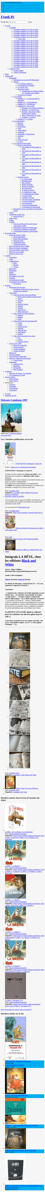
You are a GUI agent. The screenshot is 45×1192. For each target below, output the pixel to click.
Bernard (20, 123)
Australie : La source (28, 117)
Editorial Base (9, 937)
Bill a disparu (26, 183)
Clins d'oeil (13, 293)
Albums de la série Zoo (17, 214)
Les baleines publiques (25, 84)
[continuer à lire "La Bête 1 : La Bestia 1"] (15, 898)
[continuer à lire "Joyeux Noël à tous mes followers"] (10, 788)
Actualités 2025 (14, 773)
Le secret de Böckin (28, 201)
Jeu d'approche (27, 188)
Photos (15, 539)
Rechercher (4, 22)
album (15, 836)
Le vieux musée (27, 179)
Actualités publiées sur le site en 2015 (25, 48)
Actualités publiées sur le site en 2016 (25, 52)
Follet (19, 319)
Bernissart (16, 366)
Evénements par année (16, 280)
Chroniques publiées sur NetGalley (25, 229)
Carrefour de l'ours (28, 198)
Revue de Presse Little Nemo (18, 250)
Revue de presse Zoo (16, 254)
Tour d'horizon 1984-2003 (18, 356)
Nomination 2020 (19, 242)
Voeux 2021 (22, 39)
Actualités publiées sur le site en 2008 (25, 61)
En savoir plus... (6, 435)
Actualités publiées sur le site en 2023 (25, 35)
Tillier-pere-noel (23, 312)
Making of (12, 353)
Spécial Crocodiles (28, 186)
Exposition (16, 493)
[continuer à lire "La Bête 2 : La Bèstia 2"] (15, 930)
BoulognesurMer (32, 539)
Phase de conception (20, 345)
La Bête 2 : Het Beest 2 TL (14, 1000)
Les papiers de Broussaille (22, 143)
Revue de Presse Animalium (18, 248)
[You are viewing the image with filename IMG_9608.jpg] (19, 716)
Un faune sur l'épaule (25, 95)
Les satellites (17, 97)
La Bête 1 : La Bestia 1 (12, 900)
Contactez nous (14, 69)
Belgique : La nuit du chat (30, 110)
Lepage (20, 340)
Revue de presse (10, 233)
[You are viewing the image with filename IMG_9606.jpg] (19, 682)
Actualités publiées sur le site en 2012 (25, 54)
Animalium (13, 257)
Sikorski (20, 300)
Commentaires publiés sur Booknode (25, 231)
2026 (22, 493)
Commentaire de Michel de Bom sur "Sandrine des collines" (32, 92)
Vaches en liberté (19, 351)
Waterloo (27, 493)
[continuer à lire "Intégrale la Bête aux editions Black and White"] (10, 550)
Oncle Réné (21, 127)
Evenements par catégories (18, 282)
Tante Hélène (22, 130)
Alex (19, 138)
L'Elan (11, 212)
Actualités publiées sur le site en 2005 (25, 67)
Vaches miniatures (19, 349)
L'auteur (7, 255)
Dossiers (8, 285)
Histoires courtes (23, 177)
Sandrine (20, 136)
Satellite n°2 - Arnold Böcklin (27, 102)
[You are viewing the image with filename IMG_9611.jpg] (19, 768)
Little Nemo (13, 218)
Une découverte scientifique (31, 199)
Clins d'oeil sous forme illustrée (23, 313)
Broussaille (13, 78)
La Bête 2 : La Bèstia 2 (28, 871)
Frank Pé (21, 579)
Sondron (20, 328)
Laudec (20, 325)
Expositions (17, 284)
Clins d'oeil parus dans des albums (24, 295)
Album (19, 836)
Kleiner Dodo (13, 379)
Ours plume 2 (13, 381)
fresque (20, 539)
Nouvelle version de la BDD (14, 496)
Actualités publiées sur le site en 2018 (25, 46)
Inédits (11, 272)
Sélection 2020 (18, 241)
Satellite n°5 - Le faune (25, 119)
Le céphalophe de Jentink (30, 194)
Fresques (12, 384)
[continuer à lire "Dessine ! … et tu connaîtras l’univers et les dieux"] (15, 1123)
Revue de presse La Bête (17, 235)
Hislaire (20, 306)
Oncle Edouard (23, 140)
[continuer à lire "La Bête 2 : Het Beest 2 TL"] (15, 998)
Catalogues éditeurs (15, 433)
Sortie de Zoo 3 (18, 216)
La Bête (11, 222)
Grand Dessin (17, 360)
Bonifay (16, 265)
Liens (11, 259)
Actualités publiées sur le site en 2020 (25, 42)
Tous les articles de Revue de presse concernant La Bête (25, 225)
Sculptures (8, 371)
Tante (19, 128)
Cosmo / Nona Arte (11, 837)
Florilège (12, 278)
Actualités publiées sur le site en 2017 (25, 44)
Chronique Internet (19, 244)
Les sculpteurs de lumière (26, 85)
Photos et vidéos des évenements (20, 358)
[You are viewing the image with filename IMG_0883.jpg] (19, 648)
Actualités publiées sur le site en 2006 (25, 65)
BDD (7, 74)
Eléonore (21, 125)
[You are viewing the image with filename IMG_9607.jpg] (19, 699)
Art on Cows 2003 (15, 343)
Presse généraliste (19, 237)
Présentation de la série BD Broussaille (26, 80)
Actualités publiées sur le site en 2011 (25, 55)
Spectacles (12, 386)
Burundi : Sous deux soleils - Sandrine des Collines (31, 112)
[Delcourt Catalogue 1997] (11, 432)
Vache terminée (18, 347)
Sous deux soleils (23, 89)
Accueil (7, 26)
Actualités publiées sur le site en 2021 (25, 37)
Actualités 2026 (14, 491)
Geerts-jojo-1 (22, 310)
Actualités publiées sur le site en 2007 (25, 63)
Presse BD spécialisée (20, 239)
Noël (25, 792)
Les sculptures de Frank (17, 375)
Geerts (20, 323)
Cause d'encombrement (29, 205)
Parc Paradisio (18, 370)
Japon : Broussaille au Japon (31, 115)
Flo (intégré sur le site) (16, 276)
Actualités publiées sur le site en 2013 (25, 50)
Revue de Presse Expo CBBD (19, 246)
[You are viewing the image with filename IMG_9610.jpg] (19, 751)
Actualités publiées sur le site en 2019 (25, 41)
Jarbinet (20, 315)
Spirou (11, 220)
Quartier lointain (14, 355)
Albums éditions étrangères (18, 834)
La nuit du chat (23, 87)
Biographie (13, 270)
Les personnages (18, 121)
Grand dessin (13, 388)
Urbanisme (12, 362)
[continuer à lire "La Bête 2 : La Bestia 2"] (15, 864)
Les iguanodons (27, 203)
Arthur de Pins (22, 327)
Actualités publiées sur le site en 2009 (25, 59)
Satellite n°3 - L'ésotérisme (26, 104)
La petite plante (27, 196)
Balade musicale (27, 184)
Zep (19, 338)
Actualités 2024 (14, 790)
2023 (10, 537)
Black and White (30, 775)
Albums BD (9, 76)
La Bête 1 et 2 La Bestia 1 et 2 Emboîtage (19, 832)
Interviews (12, 269)
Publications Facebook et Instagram (25, 227)
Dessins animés (10, 377)
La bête (22, 775)
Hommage (14, 494)
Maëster (20, 317)
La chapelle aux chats (29, 192)
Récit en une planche (24, 145)
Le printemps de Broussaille (31, 207)
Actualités (12, 27)
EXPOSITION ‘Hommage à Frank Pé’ (29, 463)
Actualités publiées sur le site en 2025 (25, 29)
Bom (15, 263)
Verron (20, 298)
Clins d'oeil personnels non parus (24, 336)
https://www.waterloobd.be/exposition (23, 467)
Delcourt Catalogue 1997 (14, 400)
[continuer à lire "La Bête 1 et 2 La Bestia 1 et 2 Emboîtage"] (15, 830)
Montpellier (17, 368)
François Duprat (23, 341)
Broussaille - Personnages (26, 134)
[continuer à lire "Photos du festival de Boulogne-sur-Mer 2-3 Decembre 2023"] (10, 528)
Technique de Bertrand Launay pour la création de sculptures (26, 290)
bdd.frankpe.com (24, 507)
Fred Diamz (21, 332)
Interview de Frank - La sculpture (20, 373)
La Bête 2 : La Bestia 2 (12, 866)
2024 (21, 792)
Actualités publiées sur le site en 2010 (25, 57)
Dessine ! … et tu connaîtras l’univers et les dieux (21, 1125)
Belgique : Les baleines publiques (33, 108)
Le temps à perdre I (28, 190)
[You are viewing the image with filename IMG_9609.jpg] (19, 733)
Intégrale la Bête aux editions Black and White (20, 1150)
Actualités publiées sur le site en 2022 (25, 33)
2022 (42, 903)
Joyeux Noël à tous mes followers (27, 788)
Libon (20, 302)
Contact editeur (18, 70)
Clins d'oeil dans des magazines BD (25, 321)
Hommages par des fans (17, 287)
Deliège (20, 334)
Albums (16, 82)
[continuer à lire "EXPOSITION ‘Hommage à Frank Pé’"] (10, 463)
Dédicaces (12, 274)
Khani (7, 1006)
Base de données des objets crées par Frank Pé (16, 1009)
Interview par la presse (16, 252)
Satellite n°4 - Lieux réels (26, 106)
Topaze (15, 267)
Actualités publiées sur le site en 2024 (25, 31)
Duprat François (23, 304)
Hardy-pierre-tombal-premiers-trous (29, 297)
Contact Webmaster (19, 72)
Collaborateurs (14, 261)
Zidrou (7, 579)
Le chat (20, 141)
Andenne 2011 (18, 364)
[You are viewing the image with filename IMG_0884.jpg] (19, 665)
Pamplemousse (27, 181)
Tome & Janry (22, 330)
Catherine (21, 132)
